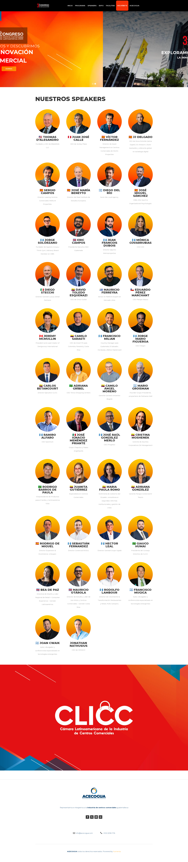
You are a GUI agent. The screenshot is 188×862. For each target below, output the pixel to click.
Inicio (70, 6)
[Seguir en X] (92, 817)
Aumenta (117, 851)
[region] (94, 49)
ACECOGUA (134, 6)
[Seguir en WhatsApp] (100, 817)
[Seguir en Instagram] (96, 817)
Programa (80, 6)
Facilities (110, 6)
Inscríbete (122, 6)
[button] (3, 49)
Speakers (92, 6)
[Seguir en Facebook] (87, 817)
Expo (101, 6)
